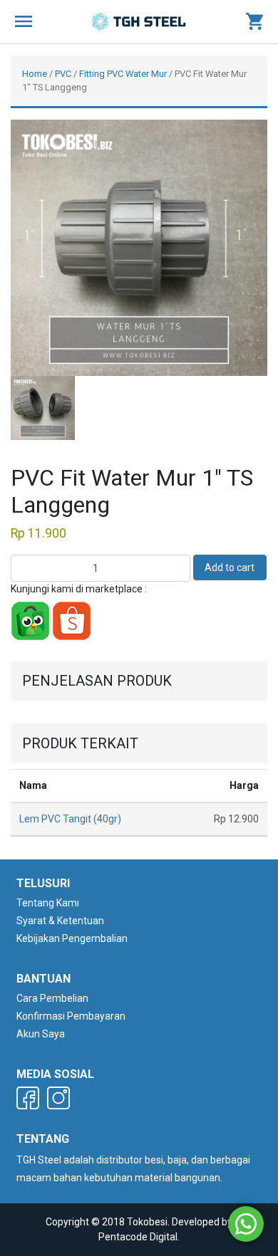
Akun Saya (40, 1034)
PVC (63, 73)
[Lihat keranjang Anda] (254, 22)
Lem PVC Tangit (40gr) (70, 819)
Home (34, 73)
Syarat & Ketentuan (60, 920)
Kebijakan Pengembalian (72, 938)
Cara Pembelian (52, 998)
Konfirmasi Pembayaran (70, 1016)
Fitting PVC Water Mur (123, 73)
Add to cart (229, 567)
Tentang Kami (47, 903)
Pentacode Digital (137, 1236)
